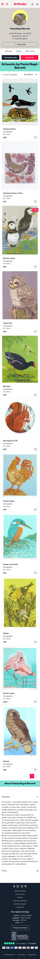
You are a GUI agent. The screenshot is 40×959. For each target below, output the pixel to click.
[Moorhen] (20, 366)
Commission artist (10, 57)
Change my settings (20, 928)
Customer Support (20, 904)
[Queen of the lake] (20, 544)
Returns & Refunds (20, 901)
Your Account (20, 894)
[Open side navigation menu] (2, 4)
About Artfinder (20, 891)
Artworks (8, 51)
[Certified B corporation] (19, 936)
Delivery (20, 897)
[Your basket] (37, 4)
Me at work (30, 51)
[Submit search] (7, 4)
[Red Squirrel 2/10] (20, 425)
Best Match (28, 75)
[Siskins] (20, 610)
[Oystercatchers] (20, 109)
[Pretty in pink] (20, 675)
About (18, 51)
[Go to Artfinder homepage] (20, 4)
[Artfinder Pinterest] (26, 886)
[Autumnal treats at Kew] (20, 173)
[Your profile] (32, 4)
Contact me (29, 57)
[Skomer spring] (20, 237)
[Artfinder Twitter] (17, 886)
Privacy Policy (32, 954)
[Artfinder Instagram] (22, 886)
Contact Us (20, 907)
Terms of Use (21, 954)
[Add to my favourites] (35, 137)
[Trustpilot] (20, 943)
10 (27, 36)
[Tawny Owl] (20, 302)
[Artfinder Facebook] (14, 886)
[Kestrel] (20, 739)
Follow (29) (22, 44)
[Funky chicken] (20, 482)
